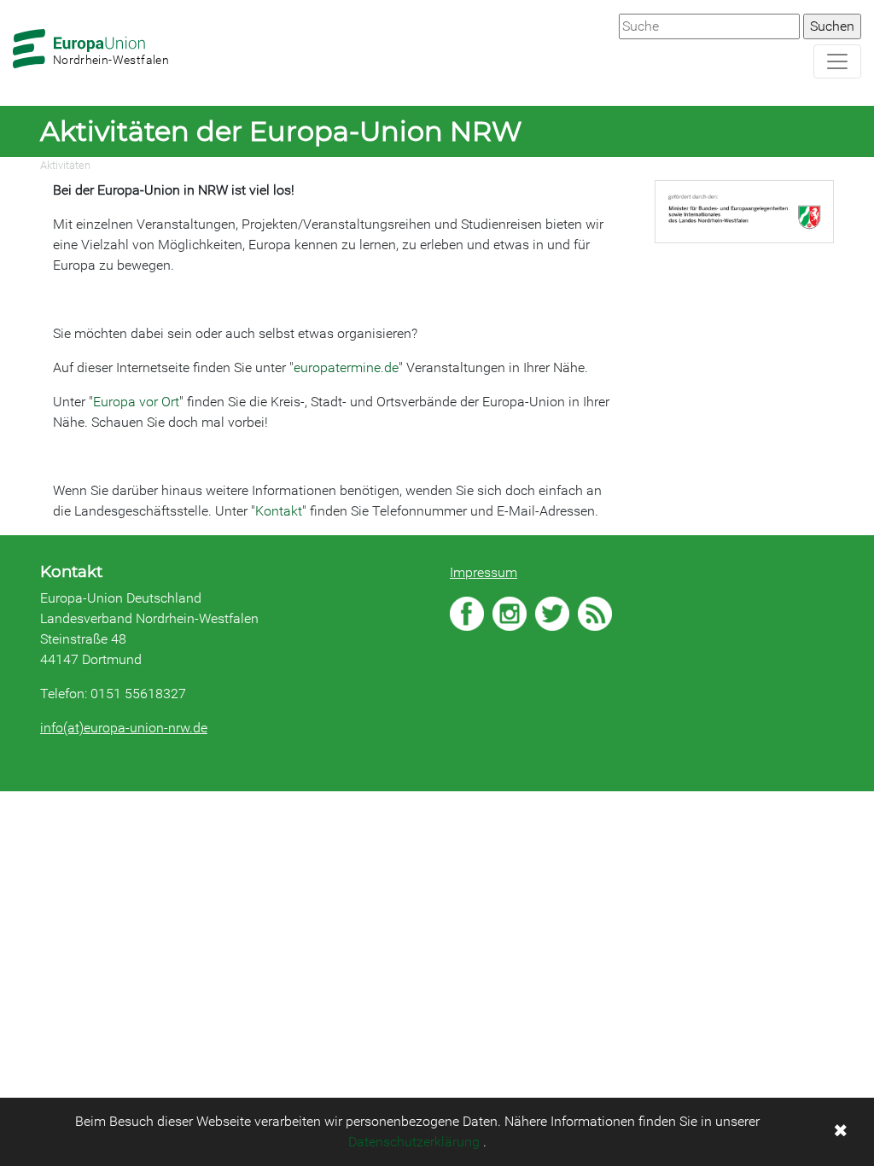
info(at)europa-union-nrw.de (123, 728)
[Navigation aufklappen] (837, 61)
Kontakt (278, 511)
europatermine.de (346, 367)
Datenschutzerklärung (414, 1142)
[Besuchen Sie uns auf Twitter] (552, 614)
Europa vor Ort (136, 402)
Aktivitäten (65, 165)
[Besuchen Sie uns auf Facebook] (467, 614)
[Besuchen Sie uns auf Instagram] (509, 614)
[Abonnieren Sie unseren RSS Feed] (595, 614)
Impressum (483, 572)
